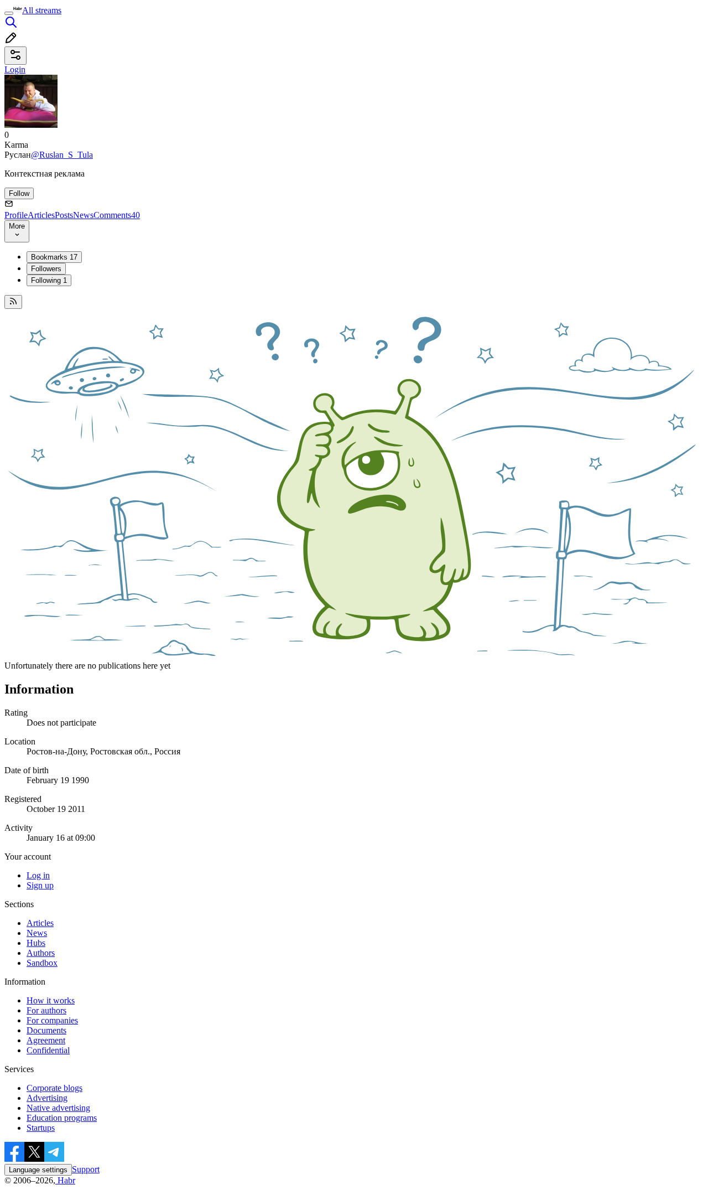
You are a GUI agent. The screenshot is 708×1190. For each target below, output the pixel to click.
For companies (52, 1020)
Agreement (46, 1040)
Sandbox (42, 962)
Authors (41, 953)
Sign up (40, 885)
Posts (64, 215)
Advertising (47, 1098)
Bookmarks (54, 257)
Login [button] (14, 69)
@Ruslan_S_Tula (62, 154)
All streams (41, 10)
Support (86, 1169)
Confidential (48, 1050)
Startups (41, 1127)
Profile (16, 215)
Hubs (36, 943)
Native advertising (58, 1108)
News (83, 215)
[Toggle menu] (8, 13)
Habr (65, 1180)
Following (49, 280)
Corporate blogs (54, 1088)
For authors (46, 1010)
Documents (46, 1030)
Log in (38, 875)
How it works (51, 1000)
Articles (41, 215)
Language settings (38, 1170)
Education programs (62, 1117)
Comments (116, 215)
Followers (46, 269)
